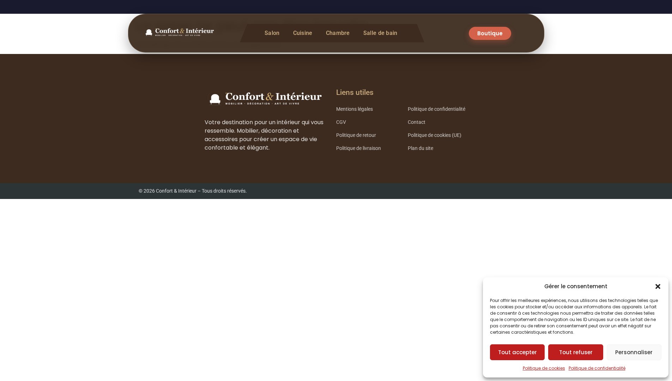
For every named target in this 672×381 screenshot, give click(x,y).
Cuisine (303, 33)
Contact (416, 122)
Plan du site (420, 148)
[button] (657, 286)
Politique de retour (356, 135)
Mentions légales (354, 109)
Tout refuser (576, 352)
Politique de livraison (358, 148)
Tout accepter (517, 352)
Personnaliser (634, 352)
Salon (272, 33)
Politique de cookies (544, 368)
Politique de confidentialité (597, 368)
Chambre (338, 33)
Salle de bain (380, 33)
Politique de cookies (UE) (434, 135)
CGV (341, 122)
